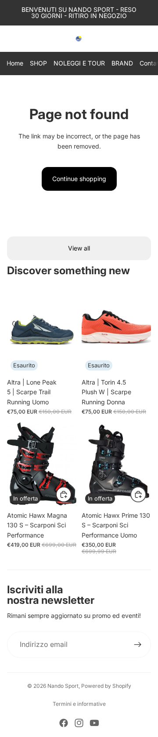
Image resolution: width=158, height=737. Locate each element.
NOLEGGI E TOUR (79, 63)
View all (79, 248)
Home (15, 63)
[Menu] (10, 39)
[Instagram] (79, 723)
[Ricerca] (29, 38)
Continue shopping (79, 178)
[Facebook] (63, 723)
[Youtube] (94, 723)
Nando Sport (63, 686)
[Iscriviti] (138, 644)
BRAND (122, 63)
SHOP (38, 63)
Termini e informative (79, 704)
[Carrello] (147, 38)
